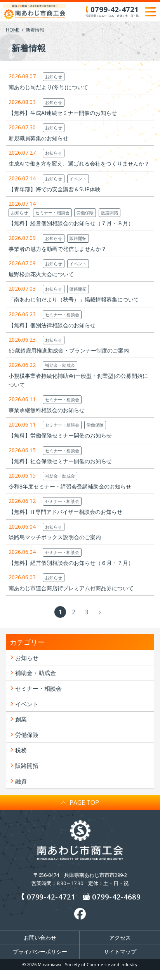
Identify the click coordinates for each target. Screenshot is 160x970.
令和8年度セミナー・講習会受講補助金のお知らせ (70, 486)
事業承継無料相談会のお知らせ (47, 410)
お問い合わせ (40, 937)
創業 (21, 719)
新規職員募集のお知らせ (38, 138)
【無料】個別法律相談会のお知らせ (52, 325)
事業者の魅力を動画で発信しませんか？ (57, 248)
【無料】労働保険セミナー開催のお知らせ (60, 435)
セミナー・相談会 (52, 212)
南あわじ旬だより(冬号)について (48, 87)
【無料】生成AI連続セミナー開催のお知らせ (63, 112)
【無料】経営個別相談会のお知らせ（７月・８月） (71, 223)
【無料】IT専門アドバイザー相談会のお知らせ (65, 511)
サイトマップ (120, 951)
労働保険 (85, 212)
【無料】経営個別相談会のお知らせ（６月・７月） (71, 562)
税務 (21, 750)
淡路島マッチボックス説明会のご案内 (55, 537)
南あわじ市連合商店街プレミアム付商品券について (71, 588)
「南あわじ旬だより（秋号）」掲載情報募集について (74, 299)
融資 (21, 781)
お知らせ (53, 76)
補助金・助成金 (60, 365)
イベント (78, 179)
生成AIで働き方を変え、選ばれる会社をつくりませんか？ (79, 163)
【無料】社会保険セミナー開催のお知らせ (60, 461)
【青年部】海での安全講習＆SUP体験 (55, 189)
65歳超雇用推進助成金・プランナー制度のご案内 (69, 350)
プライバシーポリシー (40, 951)
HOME (12, 29)
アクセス (120, 937)
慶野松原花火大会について (41, 274)
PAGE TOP (84, 802)
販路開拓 (109, 212)
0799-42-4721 (51, 896)
